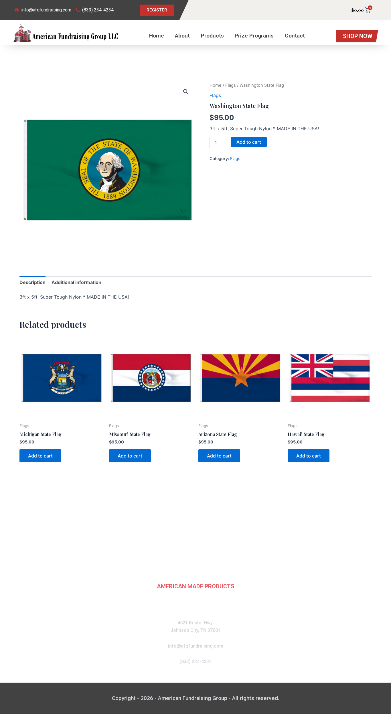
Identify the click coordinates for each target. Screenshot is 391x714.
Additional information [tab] (76, 282)
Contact (295, 35)
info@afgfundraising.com (195, 646)
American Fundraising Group (195, 558)
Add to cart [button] (40, 456)
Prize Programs (254, 35)
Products (212, 35)
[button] (186, 91)
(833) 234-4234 (195, 661)
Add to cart (248, 142)
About (182, 35)
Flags (230, 85)
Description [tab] (32, 282)
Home (156, 35)
